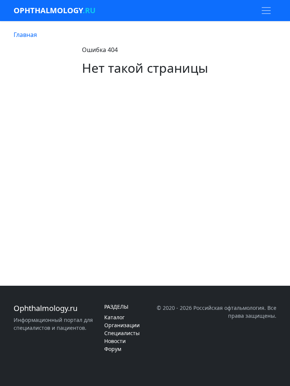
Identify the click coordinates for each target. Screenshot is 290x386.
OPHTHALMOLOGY (55, 10)
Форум (112, 348)
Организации (122, 325)
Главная (25, 35)
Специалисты (122, 333)
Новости (115, 341)
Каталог (114, 317)
